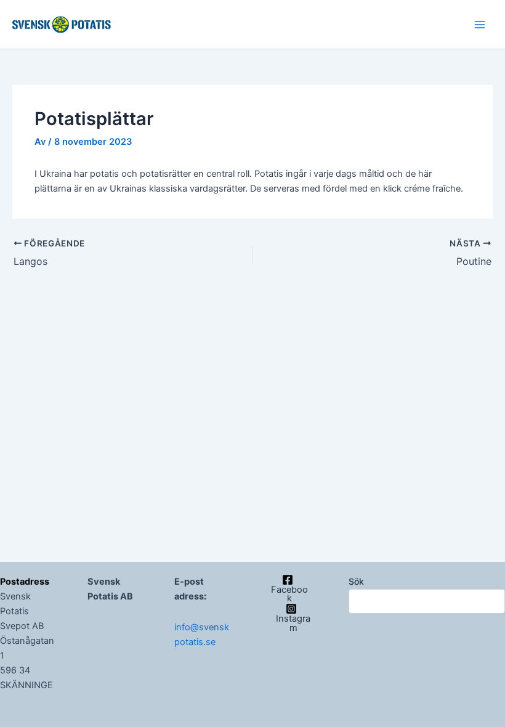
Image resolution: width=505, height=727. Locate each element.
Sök (356, 581)
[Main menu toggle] (480, 25)
